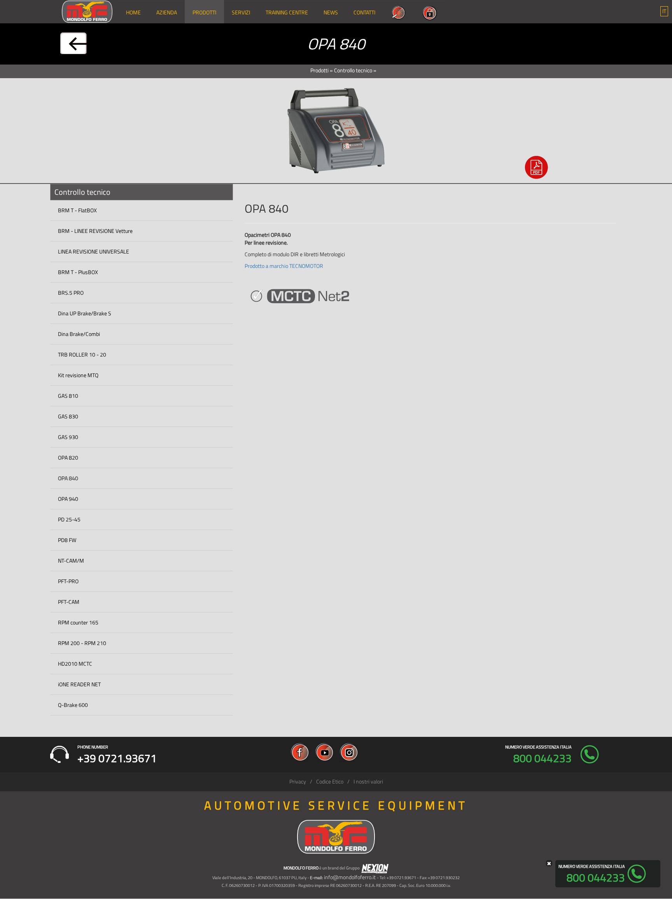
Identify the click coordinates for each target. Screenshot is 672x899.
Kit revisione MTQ (78, 375)
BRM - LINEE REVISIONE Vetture (95, 231)
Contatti (364, 12)
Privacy (297, 781)
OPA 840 (68, 478)
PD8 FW (67, 540)
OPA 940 (68, 499)
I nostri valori (368, 781)
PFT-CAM (68, 602)
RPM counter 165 (78, 622)
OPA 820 (68, 457)
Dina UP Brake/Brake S (84, 313)
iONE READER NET (79, 684)
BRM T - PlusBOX (78, 272)
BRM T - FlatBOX (77, 210)
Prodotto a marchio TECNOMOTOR (284, 266)
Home (133, 12)
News (331, 12)
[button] (664, 11)
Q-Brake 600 (73, 705)
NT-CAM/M (71, 560)
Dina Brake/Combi (79, 334)
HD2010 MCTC (75, 663)
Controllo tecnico (353, 70)
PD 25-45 (69, 519)
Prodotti (204, 12)
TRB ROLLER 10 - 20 (82, 354)
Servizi (241, 12)
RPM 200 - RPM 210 (82, 643)
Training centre (287, 12)
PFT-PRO (68, 581)
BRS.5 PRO (71, 293)
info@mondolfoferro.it (350, 877)
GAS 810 (68, 396)
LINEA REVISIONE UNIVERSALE (93, 251)
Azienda (166, 12)
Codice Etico (329, 781)
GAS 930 (68, 437)
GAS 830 (68, 416)
